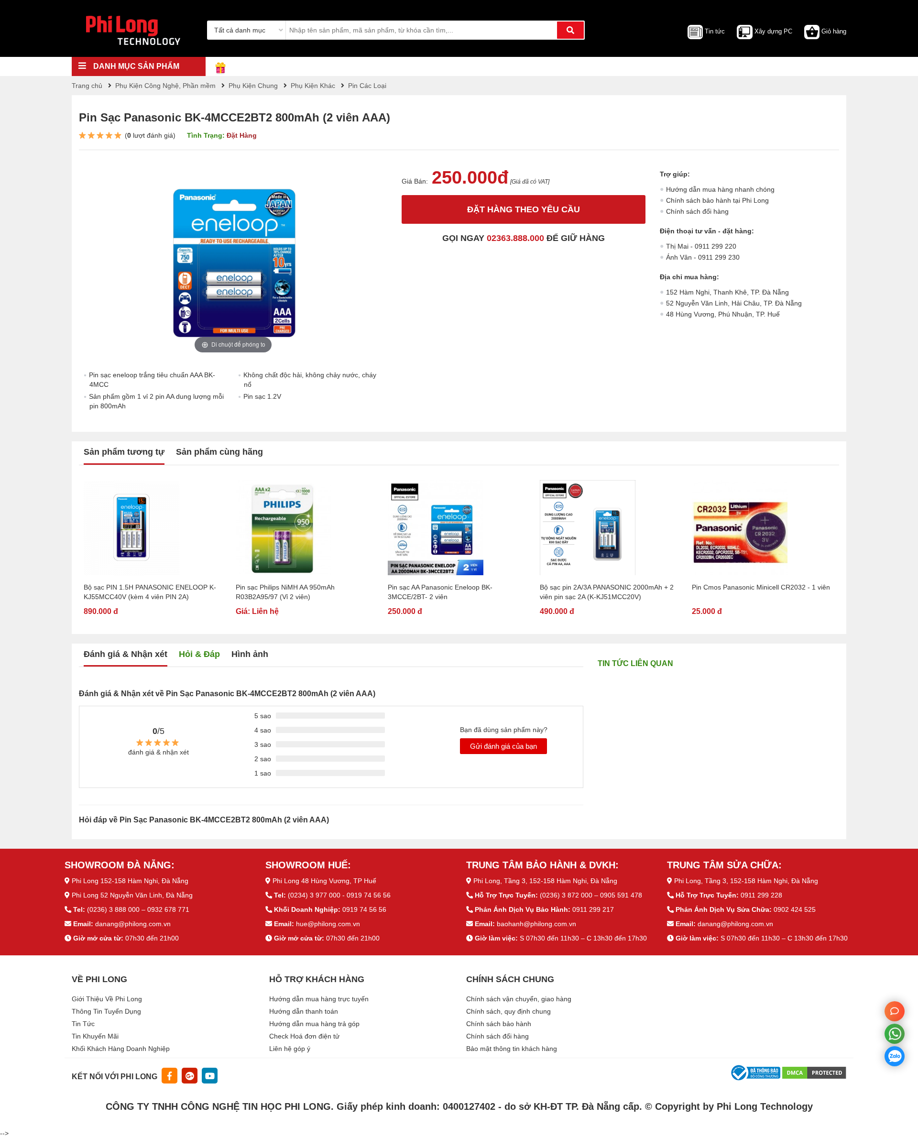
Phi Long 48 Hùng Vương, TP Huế (324, 881)
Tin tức (715, 31)
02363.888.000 (515, 238)
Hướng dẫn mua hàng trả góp (314, 1024)
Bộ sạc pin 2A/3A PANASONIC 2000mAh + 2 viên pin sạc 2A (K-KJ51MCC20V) (607, 592)
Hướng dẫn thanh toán (303, 1011)
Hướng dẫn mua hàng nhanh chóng (720, 189)
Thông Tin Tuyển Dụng (106, 1011)
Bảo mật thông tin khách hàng (511, 1048)
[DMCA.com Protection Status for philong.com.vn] (814, 1072)
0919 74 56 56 (364, 909)
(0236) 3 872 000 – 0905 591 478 (591, 895)
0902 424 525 (795, 909)
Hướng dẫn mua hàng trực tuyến (319, 999)
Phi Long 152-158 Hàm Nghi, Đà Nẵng (130, 881)
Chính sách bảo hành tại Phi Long (717, 200)
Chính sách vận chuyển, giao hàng (518, 999)
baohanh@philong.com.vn (536, 924)
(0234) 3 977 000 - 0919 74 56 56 (339, 895)
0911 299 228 (761, 895)
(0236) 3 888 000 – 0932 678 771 (138, 909)
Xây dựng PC (773, 31)
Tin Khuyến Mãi (95, 1036)
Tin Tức (83, 1024)
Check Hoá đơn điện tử (304, 1036)
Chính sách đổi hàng (697, 211)
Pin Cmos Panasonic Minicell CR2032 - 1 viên (761, 587)
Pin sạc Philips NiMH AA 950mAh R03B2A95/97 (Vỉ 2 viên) (285, 592)
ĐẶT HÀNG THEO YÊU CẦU (523, 209)
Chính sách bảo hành (498, 1024)
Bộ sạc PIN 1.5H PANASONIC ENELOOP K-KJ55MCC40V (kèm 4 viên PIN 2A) (150, 592)
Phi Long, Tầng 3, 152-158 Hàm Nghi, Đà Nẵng (545, 881)
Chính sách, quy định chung (508, 1011)
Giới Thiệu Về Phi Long (107, 999)
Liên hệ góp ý (289, 1048)
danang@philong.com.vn (133, 924)
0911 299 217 (593, 909)
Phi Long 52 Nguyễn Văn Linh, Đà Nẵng (132, 895)
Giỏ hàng (833, 31)
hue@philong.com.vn (328, 924)
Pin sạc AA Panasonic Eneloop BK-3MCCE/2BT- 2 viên (440, 592)
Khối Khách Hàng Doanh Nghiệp (121, 1048)
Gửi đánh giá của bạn (503, 746)
